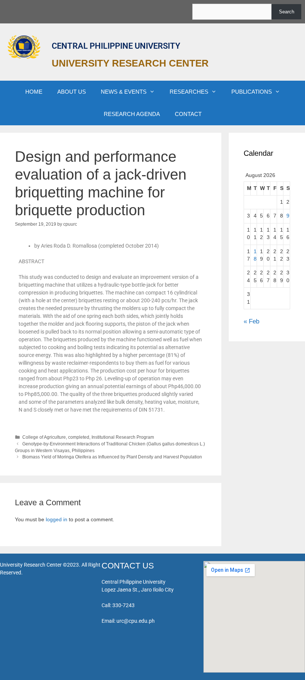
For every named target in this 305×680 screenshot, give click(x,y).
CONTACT (188, 114)
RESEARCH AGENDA (132, 114)
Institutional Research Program (123, 437)
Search (286, 11)
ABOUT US (71, 91)
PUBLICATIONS (251, 91)
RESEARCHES (189, 91)
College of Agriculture (44, 437)
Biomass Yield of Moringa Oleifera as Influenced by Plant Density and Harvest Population (112, 457)
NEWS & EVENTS (124, 91)
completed (78, 437)
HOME (33, 91)
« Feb (251, 321)
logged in (56, 519)
